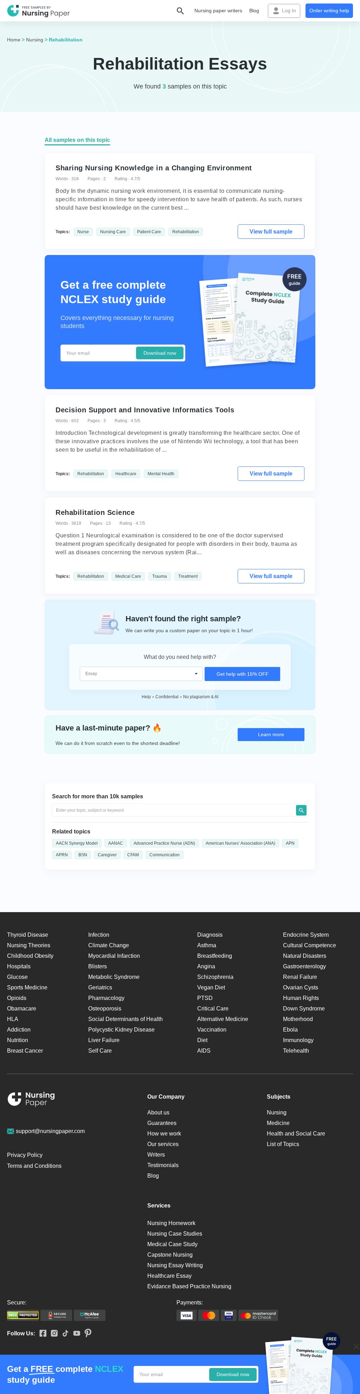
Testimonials (163, 1165)
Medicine (278, 1123)
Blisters (97, 966)
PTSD (205, 998)
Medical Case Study (172, 1244)
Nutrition (17, 1040)
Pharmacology (106, 998)
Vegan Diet (211, 987)
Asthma (206, 945)
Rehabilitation (185, 231)
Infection (98, 935)
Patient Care (149, 231)
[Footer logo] (31, 1101)
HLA (12, 1019)
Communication (164, 854)
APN (290, 843)
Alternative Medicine (222, 1019)
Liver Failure (104, 1040)
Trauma (159, 576)
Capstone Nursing (170, 1255)
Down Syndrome (304, 1009)
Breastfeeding (214, 956)
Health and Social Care (296, 1134)
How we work (164, 1134)
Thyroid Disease (27, 935)
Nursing (34, 39)
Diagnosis (210, 935)
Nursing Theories (28, 945)
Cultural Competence (309, 945)
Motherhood (298, 1019)
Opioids (16, 998)
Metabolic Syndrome (114, 977)
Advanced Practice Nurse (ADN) (164, 843)
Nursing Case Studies (174, 1234)
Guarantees (161, 1123)
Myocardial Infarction (114, 956)
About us (158, 1112)
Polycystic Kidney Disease (121, 1030)
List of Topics (283, 1144)
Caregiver (107, 854)
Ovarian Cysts (300, 987)
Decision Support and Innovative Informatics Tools (145, 410)
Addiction (19, 1030)
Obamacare (21, 1009)
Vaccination (211, 1030)
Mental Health (161, 473)
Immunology (298, 1040)
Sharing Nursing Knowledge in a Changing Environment (154, 168)
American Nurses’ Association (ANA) (240, 843)
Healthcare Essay (169, 1276)
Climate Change (108, 945)
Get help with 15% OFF (243, 674)
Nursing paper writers (218, 10)
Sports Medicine (27, 987)
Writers (156, 1155)
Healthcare (125, 473)
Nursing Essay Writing (175, 1265)
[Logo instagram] (52, 1334)
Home (13, 39)
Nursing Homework (171, 1223)
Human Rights (301, 998)
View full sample (271, 232)
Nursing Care (113, 231)
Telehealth (296, 1051)
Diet (202, 1040)
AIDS (204, 1051)
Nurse (83, 231)
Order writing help (329, 10)
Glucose (17, 977)
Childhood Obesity (30, 956)
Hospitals (19, 966)
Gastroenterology (304, 966)
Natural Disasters (304, 956)
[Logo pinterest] (85, 1334)
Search (301, 810)
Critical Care (213, 1009)
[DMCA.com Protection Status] (23, 1315)
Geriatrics (100, 987)
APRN (62, 854)
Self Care (100, 1051)
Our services (163, 1144)
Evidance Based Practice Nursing (189, 1286)
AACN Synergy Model (77, 843)
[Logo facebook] (40, 1334)
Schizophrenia (215, 977)
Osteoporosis (104, 1009)
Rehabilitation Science (95, 512)
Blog (254, 10)
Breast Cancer (25, 1051)
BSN (82, 854)
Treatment (188, 576)
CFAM (133, 854)
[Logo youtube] (74, 1334)
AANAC (115, 843)
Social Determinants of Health (125, 1019)
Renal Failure (300, 977)
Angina (206, 966)
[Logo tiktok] (63, 1333)
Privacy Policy (25, 1155)
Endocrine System (306, 935)
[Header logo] (38, 11)
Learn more (271, 734)
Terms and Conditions (34, 1166)
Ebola (290, 1030)
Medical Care (128, 576)
